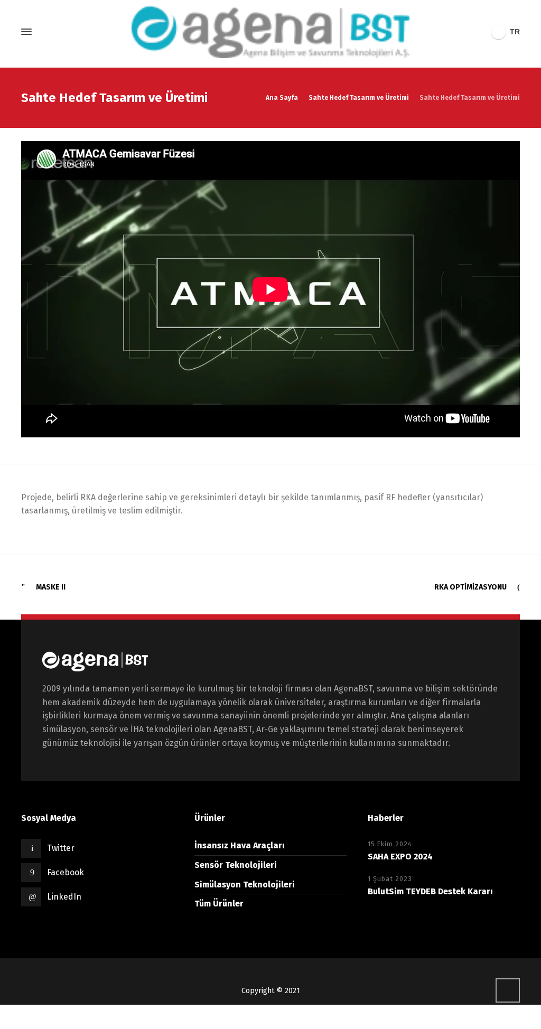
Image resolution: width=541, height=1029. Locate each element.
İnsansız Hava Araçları (239, 845)
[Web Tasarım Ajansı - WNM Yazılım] (270, 1017)
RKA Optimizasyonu (470, 587)
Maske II (51, 587)
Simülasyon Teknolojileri (244, 885)
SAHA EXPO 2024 (400, 857)
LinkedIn (64, 897)
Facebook (65, 872)
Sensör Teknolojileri (235, 865)
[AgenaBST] (270, 31)
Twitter (60, 848)
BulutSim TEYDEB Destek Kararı (430, 891)
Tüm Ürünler (219, 904)
